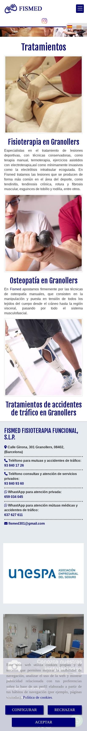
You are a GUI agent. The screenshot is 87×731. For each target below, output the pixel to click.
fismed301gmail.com (26, 523)
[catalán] (80, 25)
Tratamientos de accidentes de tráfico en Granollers (43, 408)
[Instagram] (44, 22)
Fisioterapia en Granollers (43, 142)
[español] (70, 25)
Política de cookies (37, 697)
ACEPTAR (43, 722)
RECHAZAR (64, 710)
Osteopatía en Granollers (43, 280)
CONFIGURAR (24, 710)
